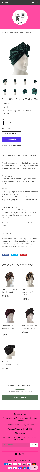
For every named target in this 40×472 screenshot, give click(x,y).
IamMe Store (14, 460)
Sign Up (34, 445)
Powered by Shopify (27, 460)
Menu (6, 2)
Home (4, 32)
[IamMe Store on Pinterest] (19, 454)
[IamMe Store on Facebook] (16, 454)
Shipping (16, 111)
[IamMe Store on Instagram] (23, 454)
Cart (36, 2)
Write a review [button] (20, 397)
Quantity (5, 119)
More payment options (11, 145)
